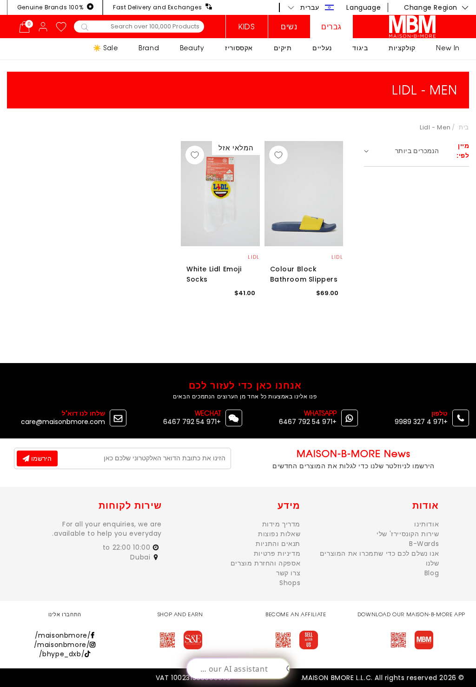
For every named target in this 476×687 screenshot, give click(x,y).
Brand (149, 48)
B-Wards (424, 543)
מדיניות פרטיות (277, 553)
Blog (431, 573)
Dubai (141, 557)
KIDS (246, 26)
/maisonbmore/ (63, 635)
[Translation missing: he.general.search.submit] (85, 26)
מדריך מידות (281, 524)
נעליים (322, 48)
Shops (289, 582)
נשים (289, 26)
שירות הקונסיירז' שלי (408, 534)
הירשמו (40, 458)
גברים (331, 26)
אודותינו (426, 524)
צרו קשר (288, 573)
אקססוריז (239, 48)
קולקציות (402, 48)
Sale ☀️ (105, 48)
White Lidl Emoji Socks (214, 274)
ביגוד (360, 48)
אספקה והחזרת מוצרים (265, 563)
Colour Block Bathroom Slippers (304, 274)
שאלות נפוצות (279, 534)
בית (464, 127)
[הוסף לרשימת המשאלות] (278, 155)
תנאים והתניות (278, 543)
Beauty (192, 48)
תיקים (283, 48)
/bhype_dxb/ (62, 654)
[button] (311, 7)
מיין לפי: (462, 150)
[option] (304, 194)
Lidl (337, 257)
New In (448, 48)
